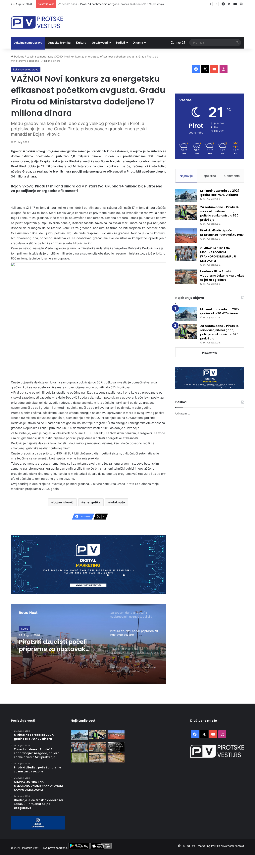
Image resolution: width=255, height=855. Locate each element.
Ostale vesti (100, 42)
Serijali (120, 42)
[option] (88, 644)
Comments (232, 176)
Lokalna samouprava (28, 42)
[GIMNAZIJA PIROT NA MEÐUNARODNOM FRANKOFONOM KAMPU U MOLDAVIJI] (186, 253)
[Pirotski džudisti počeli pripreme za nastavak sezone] (186, 235)
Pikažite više (209, 352)
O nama (138, 42)
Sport (24, 628)
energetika (91, 502)
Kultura (81, 42)
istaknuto (117, 502)
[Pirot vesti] (37, 22)
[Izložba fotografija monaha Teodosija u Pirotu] (116, 747)
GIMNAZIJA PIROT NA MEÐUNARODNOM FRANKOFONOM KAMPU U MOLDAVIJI (218, 254)
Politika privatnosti (223, 845)
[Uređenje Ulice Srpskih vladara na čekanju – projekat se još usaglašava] (186, 276)
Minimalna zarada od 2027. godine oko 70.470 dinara (220, 193)
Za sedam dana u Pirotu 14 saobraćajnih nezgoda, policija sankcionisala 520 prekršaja (219, 213)
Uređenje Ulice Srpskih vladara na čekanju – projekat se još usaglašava (222, 275)
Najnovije (186, 176)
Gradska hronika (59, 42)
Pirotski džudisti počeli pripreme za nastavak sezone (53, 645)
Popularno (208, 176)
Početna (18, 56)
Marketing (204, 845)
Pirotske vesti (30, 847)
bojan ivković (63, 502)
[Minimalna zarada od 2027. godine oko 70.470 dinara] (186, 196)
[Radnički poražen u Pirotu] (79, 758)
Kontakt (239, 845)
